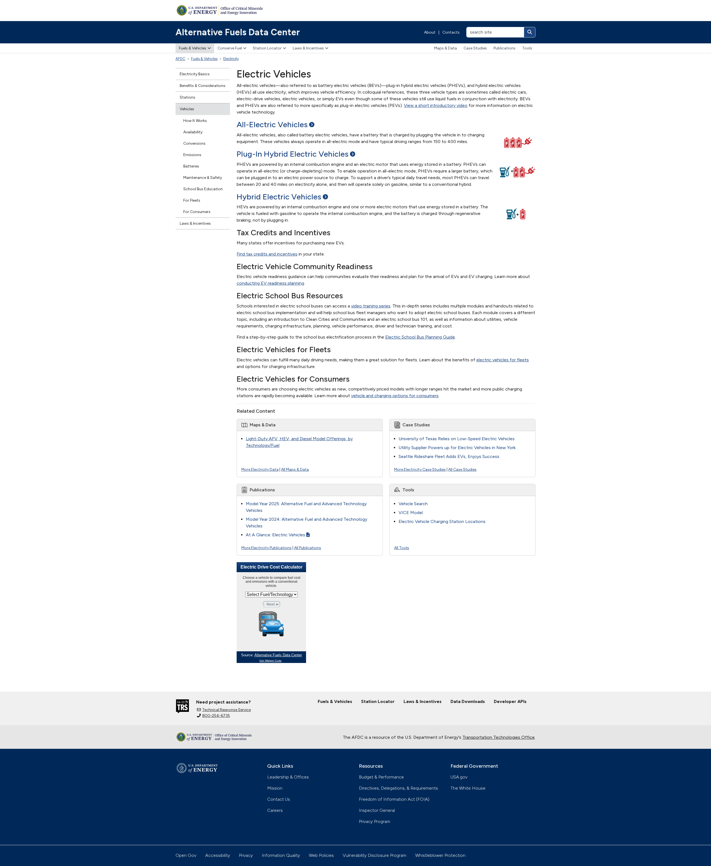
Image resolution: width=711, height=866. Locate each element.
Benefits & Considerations (203, 85)
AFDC (180, 59)
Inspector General (377, 810)
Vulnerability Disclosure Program (374, 855)
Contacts (451, 32)
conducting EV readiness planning (270, 283)
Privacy (246, 855)
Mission (274, 788)
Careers (275, 810)
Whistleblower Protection (440, 855)
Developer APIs (510, 701)
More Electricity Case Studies (420, 469)
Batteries (191, 166)
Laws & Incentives (308, 48)
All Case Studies (462, 469)
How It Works (195, 120)
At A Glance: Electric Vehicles (275, 534)
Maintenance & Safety (202, 177)
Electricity (231, 59)
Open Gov (186, 855)
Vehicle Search (413, 503)
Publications (504, 48)
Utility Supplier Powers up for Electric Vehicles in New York (457, 447)
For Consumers (197, 211)
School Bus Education (203, 189)
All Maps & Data (295, 469)
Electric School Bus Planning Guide (420, 337)
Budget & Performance (381, 777)
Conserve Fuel (229, 48)
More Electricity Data (260, 469)
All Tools (401, 547)
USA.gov (458, 777)
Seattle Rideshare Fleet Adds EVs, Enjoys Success (449, 456)
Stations (187, 97)
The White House (467, 788)
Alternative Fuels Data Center (238, 32)
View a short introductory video (435, 105)
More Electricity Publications (266, 547)
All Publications (307, 547)
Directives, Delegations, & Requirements (398, 788)
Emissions (192, 154)
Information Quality (281, 855)
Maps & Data (445, 48)
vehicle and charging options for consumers (395, 395)
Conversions (194, 143)
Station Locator (267, 48)
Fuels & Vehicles (192, 48)
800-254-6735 (216, 715)
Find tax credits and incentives (267, 254)
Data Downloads (467, 701)
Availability (192, 132)
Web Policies (321, 855)
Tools (527, 48)
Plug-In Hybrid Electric (293, 154)
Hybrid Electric (279, 196)
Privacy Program (374, 821)
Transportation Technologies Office (498, 737)
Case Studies (475, 48)
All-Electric (272, 124)
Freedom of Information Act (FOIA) (394, 799)
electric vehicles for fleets (502, 359)
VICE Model (411, 512)
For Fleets (191, 200)
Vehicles (187, 109)
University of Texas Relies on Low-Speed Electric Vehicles (457, 438)
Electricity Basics (195, 74)
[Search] (529, 32)
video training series (370, 306)
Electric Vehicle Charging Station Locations (442, 521)
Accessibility (217, 855)
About (429, 32)
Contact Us (278, 799)
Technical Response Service (226, 709)
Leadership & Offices (288, 777)
